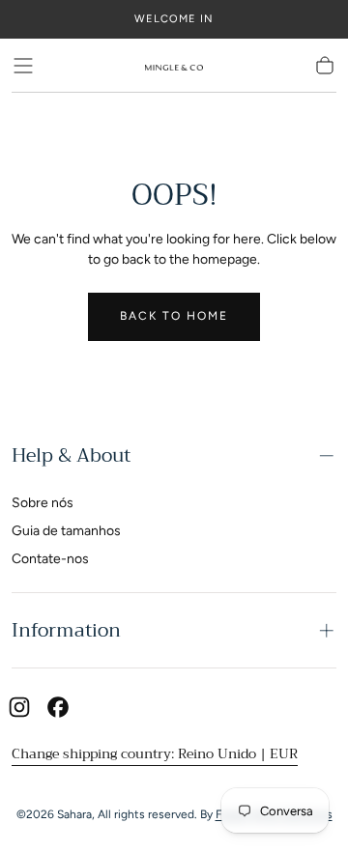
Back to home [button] (174, 316)
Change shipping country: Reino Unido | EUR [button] (155, 753)
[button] (23, 65)
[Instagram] (19, 707)
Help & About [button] (71, 455)
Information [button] (66, 630)
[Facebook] (58, 707)
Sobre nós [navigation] (42, 503)
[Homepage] (174, 65)
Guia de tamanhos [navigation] (66, 531)
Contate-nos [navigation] (50, 559)
